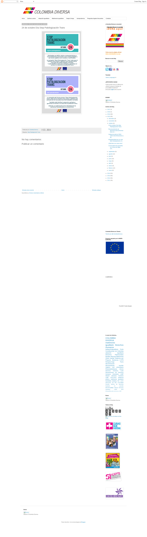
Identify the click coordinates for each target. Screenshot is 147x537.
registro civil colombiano (115, 367)
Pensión (107, 384)
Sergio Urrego (70, 18)
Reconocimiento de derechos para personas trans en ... (115, 130)
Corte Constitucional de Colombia (115, 350)
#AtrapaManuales (110, 391)
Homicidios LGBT (118, 374)
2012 (108, 178)
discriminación (110, 363)
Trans (122, 362)
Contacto (108, 18)
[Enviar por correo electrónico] (42, 130)
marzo (110, 165)
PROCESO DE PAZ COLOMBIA (115, 382)
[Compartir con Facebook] (48, 130)
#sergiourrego (110, 362)
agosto (111, 154)
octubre (111, 123)
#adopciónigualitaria (112, 349)
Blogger (83, 522)
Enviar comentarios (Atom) (36, 193)
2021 (108, 109)
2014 (108, 173)
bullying (114, 381)
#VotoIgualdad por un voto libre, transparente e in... (115, 140)
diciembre (111, 118)
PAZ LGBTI (120, 381)
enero (110, 170)
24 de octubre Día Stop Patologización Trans (115, 126)
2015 (108, 116)
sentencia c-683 (117, 391)
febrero (111, 168)
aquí (112, 89)
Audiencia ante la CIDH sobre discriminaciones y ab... (116, 136)
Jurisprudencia (81, 18)
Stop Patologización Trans (34, 132)
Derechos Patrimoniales (115, 354)
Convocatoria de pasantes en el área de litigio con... (115, 147)
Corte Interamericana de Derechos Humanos (115, 372)
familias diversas (111, 356)
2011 (108, 180)
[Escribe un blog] (44, 130)
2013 (108, 175)
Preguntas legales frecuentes (95, 18)
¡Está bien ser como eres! (115, 143)
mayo (110, 161)
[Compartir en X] (46, 130)
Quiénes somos (31, 18)
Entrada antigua (96, 190)
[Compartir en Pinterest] (50, 130)
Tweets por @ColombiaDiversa (114, 234)
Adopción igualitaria (43, 18)
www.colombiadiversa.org (113, 54)
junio (110, 158)
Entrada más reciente (28, 190)
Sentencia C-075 (118, 360)
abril (110, 163)
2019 (108, 112)
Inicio (23, 18)
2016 (108, 114)
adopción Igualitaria (115, 353)
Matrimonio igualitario (58, 18)
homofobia (108, 381)
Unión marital (110, 358)
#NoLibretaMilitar (110, 387)
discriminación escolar (115, 365)
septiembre (112, 151)
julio (110, 156)
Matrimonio (120, 356)
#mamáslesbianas (111, 369)
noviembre (112, 121)
